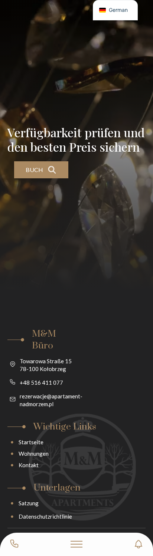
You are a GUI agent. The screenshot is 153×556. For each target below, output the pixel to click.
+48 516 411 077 (41, 382)
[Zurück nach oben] (134, 513)
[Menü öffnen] (76, 544)
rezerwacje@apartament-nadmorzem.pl (51, 400)
